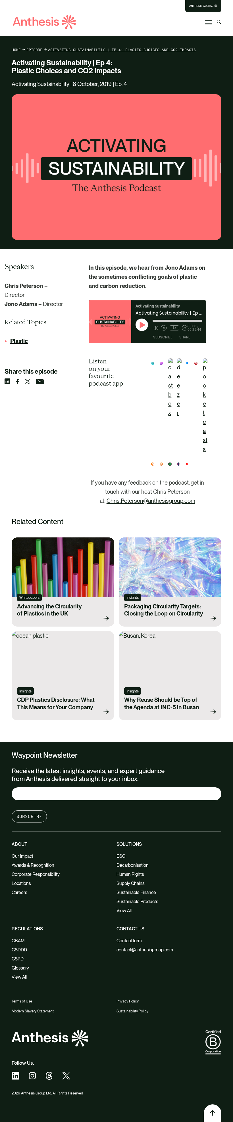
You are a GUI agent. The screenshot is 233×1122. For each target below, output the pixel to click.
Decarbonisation (132, 865)
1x (174, 328)
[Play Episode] (142, 325)
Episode (34, 50)
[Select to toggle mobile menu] (208, 22)
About (19, 844)
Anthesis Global (201, 6)
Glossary (20, 968)
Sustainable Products (137, 901)
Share (184, 337)
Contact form (129, 940)
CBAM (18, 940)
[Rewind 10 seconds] (164, 328)
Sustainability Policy (132, 1011)
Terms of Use (22, 1001)
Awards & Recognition (33, 865)
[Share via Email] (43, 381)
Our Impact (22, 856)
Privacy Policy (127, 1001)
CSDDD (19, 950)
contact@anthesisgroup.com (144, 950)
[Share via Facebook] (20, 381)
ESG (121, 856)
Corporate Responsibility (36, 874)
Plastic (19, 341)
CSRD (18, 959)
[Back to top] (212, 1113)
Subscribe (162, 337)
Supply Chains (130, 883)
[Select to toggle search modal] (219, 22)
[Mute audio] (155, 327)
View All (124, 910)
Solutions (129, 844)
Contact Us (130, 928)
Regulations (27, 928)
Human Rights (130, 874)
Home (16, 50)
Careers (19, 892)
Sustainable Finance (136, 892)
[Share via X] (30, 381)
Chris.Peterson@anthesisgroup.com (151, 500)
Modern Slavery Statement (33, 1011)
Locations (21, 883)
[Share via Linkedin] (10, 381)
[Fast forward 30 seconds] (185, 328)
